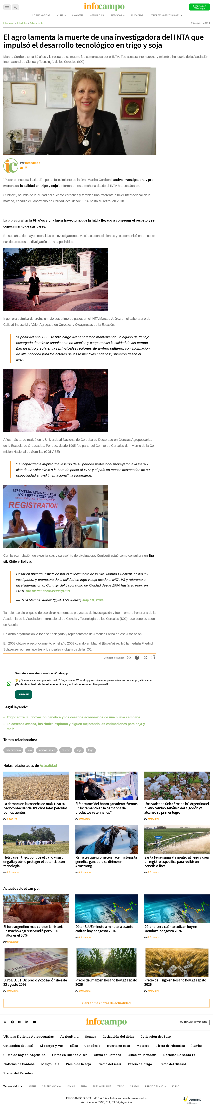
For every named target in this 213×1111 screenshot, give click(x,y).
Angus (32, 1086)
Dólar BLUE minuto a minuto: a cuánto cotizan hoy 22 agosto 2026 (104, 928)
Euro (84, 1086)
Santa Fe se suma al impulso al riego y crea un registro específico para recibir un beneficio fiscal (176, 861)
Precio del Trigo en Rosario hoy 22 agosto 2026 (175, 982)
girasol (134, 1086)
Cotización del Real (18, 1045)
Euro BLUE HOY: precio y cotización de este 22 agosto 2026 (35, 982)
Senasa (90, 1036)
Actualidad (22, 23)
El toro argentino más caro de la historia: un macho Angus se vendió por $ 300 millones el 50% (33, 931)
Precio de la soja (78, 1064)
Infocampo (8, 23)
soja (79, 750)
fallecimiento (13, 750)
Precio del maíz (109, 1064)
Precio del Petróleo (18, 1073)
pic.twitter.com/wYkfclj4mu (48, 591)
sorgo (175, 1086)
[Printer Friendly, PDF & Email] (153, 658)
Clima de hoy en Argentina (24, 1055)
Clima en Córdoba (107, 1055)
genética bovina (52, 1086)
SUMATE (23, 694)
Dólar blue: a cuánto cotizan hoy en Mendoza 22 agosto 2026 (170, 928)
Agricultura (97, 15)
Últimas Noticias (41, 15)
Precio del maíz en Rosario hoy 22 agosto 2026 (106, 982)
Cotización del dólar (118, 1036)
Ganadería (77, 15)
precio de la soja (155, 1086)
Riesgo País (50, 1064)
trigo (90, 750)
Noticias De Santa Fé (179, 1055)
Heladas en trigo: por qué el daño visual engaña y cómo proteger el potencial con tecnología (34, 861)
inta (29, 750)
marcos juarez (46, 750)
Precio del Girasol (172, 1064)
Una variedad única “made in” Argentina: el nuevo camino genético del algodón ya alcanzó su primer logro (176, 808)
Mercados (116, 15)
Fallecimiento (36, 23)
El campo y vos (52, 1045)
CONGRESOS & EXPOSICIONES (164, 15)
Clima (60, 15)
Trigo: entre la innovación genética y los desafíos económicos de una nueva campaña (73, 717)
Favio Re (12, 818)
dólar (71, 1086)
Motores (142, 1045)
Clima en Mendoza (142, 1055)
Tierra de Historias (170, 1045)
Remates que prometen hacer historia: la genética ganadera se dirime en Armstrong (106, 861)
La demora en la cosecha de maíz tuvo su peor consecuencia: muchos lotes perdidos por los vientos (35, 808)
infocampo (85, 818)
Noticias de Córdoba (19, 1064)
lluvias (197, 1045)
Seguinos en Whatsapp (199, 7)
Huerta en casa (118, 1045)
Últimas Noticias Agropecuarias (28, 1036)
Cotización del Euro (155, 1036)
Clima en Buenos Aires (69, 1055)
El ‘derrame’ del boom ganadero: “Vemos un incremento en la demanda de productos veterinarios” (106, 808)
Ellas (74, 1045)
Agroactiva (137, 15)
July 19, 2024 (93, 600)
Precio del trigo (140, 1064)
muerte (66, 750)
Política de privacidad (193, 1022)
